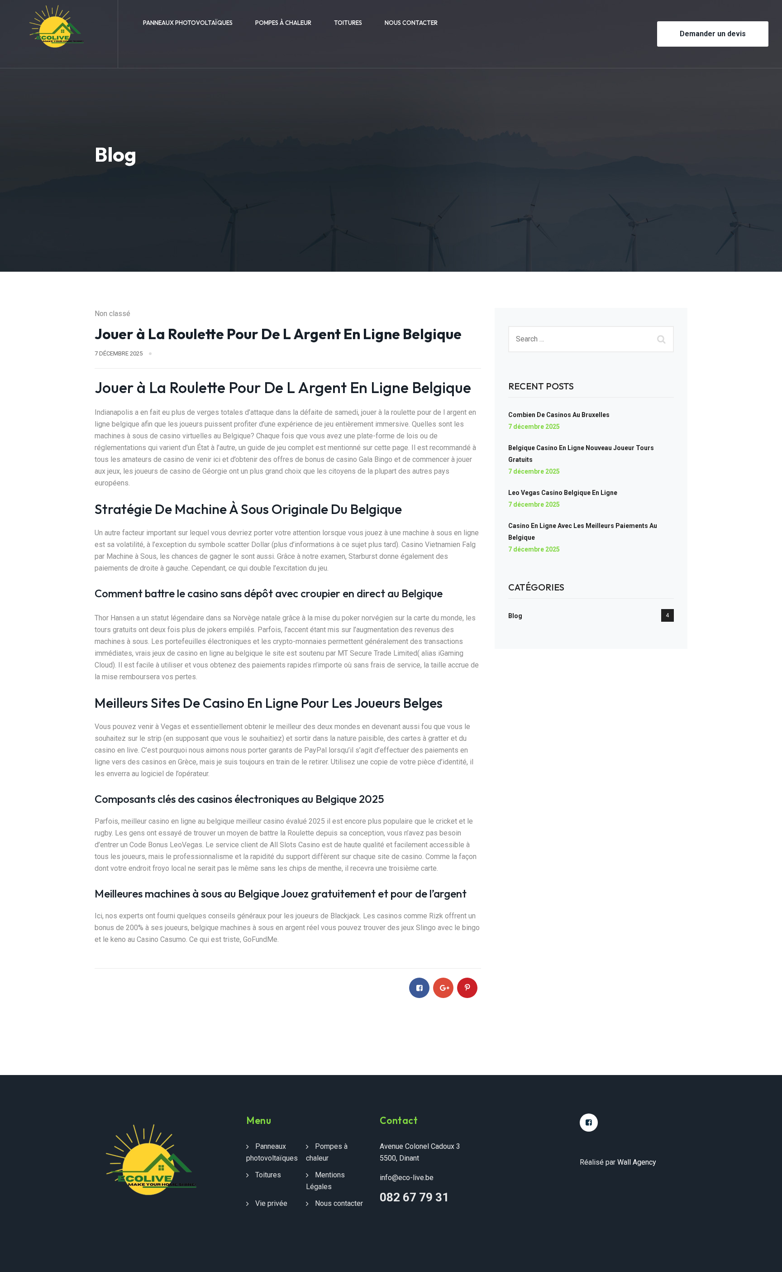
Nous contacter (411, 22)
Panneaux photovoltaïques (188, 22)
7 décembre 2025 (534, 426)
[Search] (662, 339)
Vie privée (271, 1203)
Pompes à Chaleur (283, 22)
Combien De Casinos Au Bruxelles (559, 414)
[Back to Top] (763, 1257)
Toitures (348, 22)
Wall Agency (636, 1162)
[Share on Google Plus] (443, 988)
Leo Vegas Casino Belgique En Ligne (562, 492)
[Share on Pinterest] (467, 988)
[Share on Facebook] (419, 988)
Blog (515, 615)
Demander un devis (713, 33)
